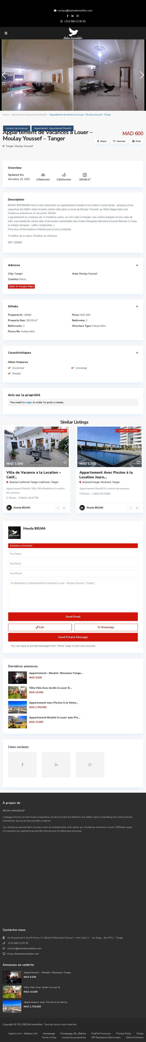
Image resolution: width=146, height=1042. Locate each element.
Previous (3, 76)
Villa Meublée (44, 488)
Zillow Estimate (135, 1037)
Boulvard (106, 482)
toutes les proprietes (74, 1037)
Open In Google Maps (21, 286)
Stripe (140, 1033)
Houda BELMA (34, 528)
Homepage (49, 1033)
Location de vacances (17, 128)
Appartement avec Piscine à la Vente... (53, 702)
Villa (34, 488)
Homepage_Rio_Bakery (73, 1033)
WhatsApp (107, 627)
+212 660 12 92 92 (75, 21)
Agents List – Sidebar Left (23, 1033)
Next (141, 76)
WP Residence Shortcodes (106, 1037)
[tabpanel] (37, 75)
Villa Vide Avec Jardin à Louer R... (50, 688)
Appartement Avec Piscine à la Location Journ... (106, 475)
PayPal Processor (101, 1033)
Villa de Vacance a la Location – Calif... (33, 475)
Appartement (18, 114)
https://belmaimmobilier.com (23, 954)
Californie (44, 482)
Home (6, 114)
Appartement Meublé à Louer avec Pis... (54, 717)
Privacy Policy (123, 1033)
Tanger (10, 146)
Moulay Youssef (24, 146)
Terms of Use (49, 1037)
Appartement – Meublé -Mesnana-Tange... (56, 673)
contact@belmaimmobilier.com (75, 10)
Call (41, 627)
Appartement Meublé (36, 114)
